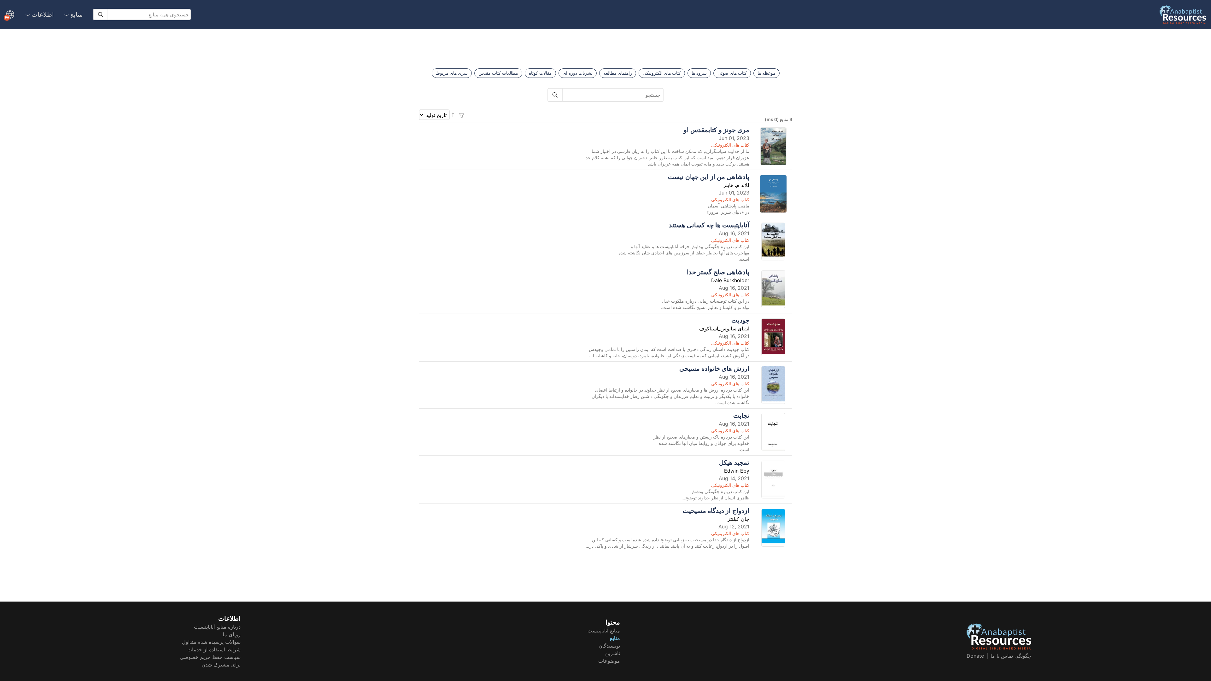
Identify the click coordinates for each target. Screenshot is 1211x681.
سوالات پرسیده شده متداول (211, 642)
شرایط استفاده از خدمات (214, 649)
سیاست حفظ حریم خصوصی (210, 657)
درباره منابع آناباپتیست (217, 627)
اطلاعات (43, 14)
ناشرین (612, 653)
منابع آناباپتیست (604, 630)
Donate (975, 656)
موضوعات (609, 661)
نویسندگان (609, 646)
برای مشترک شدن (221, 664)
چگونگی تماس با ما (1011, 656)
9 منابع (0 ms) (778, 119)
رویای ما (232, 634)
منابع (76, 14)
